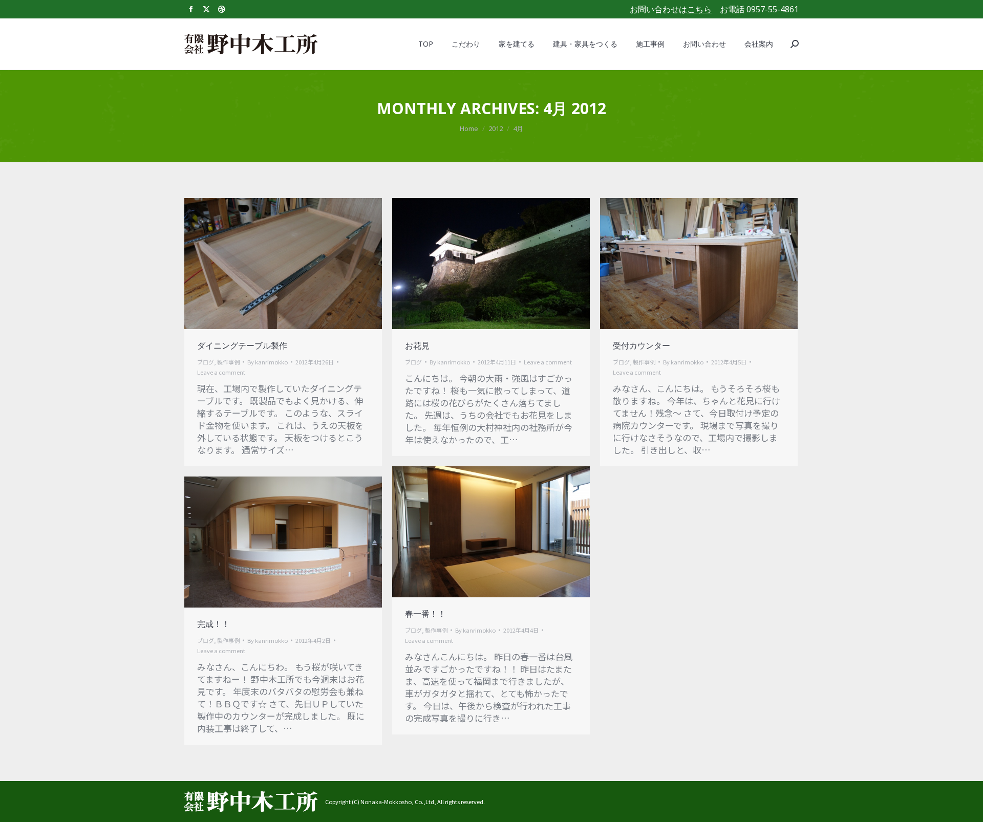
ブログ (205, 362)
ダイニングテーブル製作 (242, 345)
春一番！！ (425, 613)
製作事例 (228, 362)
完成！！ (213, 624)
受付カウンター (641, 345)
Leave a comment (221, 372)
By (267, 362)
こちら (699, 9)
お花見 (417, 345)
